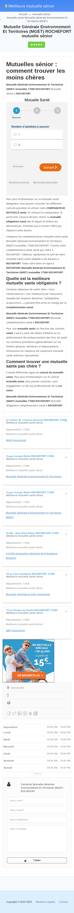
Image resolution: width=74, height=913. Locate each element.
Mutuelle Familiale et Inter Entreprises (28, 594)
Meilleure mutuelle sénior (30, 5)
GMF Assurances (15, 630)
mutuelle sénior (41, 14)
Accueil (23, 14)
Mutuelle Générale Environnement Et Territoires (33, 476)
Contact (63, 901)
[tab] (37, 421)
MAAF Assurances (16, 440)
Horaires (37, 773)
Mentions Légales (45, 901)
